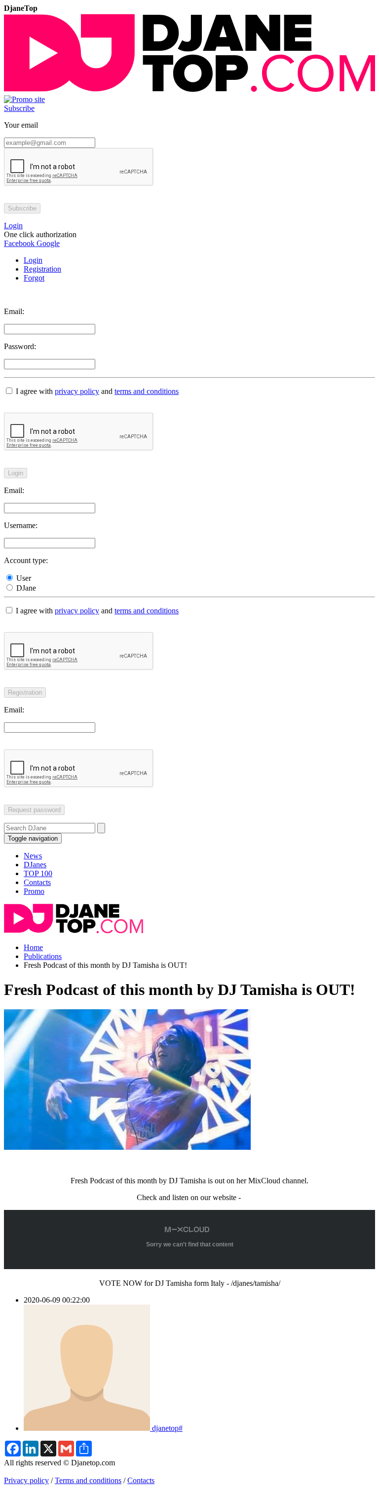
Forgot (34, 278)
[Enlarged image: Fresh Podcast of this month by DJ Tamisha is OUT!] (127, 1147)
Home (33, 947)
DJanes (35, 864)
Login (33, 260)
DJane (25, 588)
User (22, 578)
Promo (34, 891)
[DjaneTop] (189, 90)
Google (47, 243)
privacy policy (77, 391)
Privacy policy (26, 1480)
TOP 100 (38, 873)
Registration (42, 269)
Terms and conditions (88, 1480)
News (33, 855)
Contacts (37, 882)
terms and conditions (146, 391)
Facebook (19, 243)
